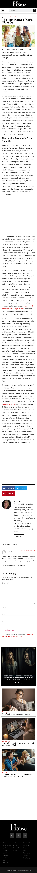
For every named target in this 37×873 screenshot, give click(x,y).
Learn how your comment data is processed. (17, 635)
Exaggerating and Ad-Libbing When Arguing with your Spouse (17, 775)
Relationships (8, 16)
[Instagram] (25, 835)
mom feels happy (8, 404)
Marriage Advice (15, 16)
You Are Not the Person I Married (16, 714)
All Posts (19, 536)
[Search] (34, 10)
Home (3, 16)
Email (4, 614)
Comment (5, 583)
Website (4, 621)
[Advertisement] (18, 215)
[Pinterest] (18, 835)
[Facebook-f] (12, 835)
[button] (2, 10)
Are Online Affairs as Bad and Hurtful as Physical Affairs (18, 744)
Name (4, 607)
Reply (3, 568)
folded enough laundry (15, 309)
